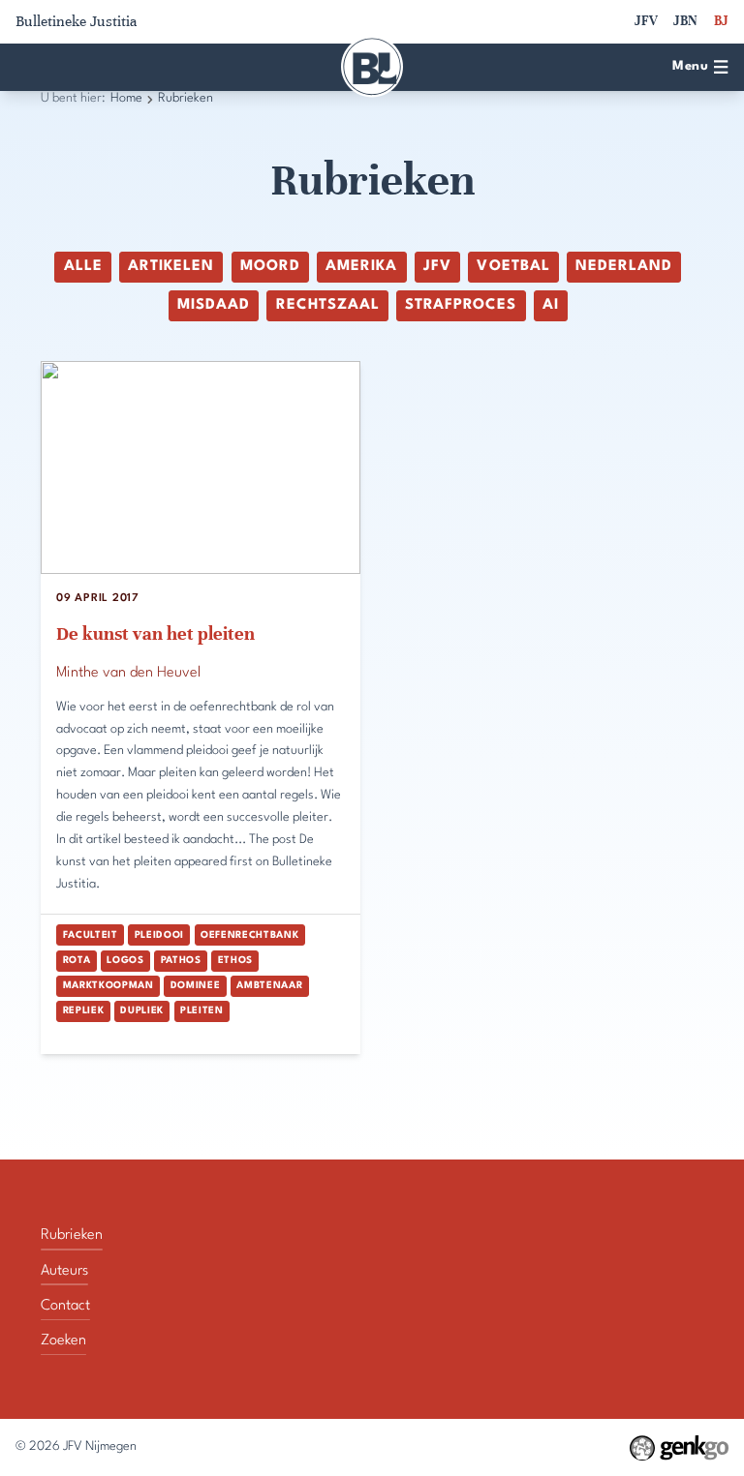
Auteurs (64, 1271)
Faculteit (90, 935)
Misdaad (213, 305)
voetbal (513, 266)
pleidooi (159, 935)
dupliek (142, 1010)
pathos (181, 960)
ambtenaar (269, 985)
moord (270, 266)
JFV (646, 21)
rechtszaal (328, 305)
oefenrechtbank (250, 935)
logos (125, 960)
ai (550, 305)
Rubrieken (185, 98)
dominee (195, 985)
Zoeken (63, 1341)
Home (126, 98)
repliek (84, 1010)
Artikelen (171, 266)
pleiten (202, 1010)
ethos (235, 960)
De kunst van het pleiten (155, 633)
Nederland (623, 266)
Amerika (361, 266)
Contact (65, 1306)
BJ (721, 21)
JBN (685, 21)
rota (77, 960)
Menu (690, 66)
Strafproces (460, 305)
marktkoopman (108, 985)
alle (83, 266)
